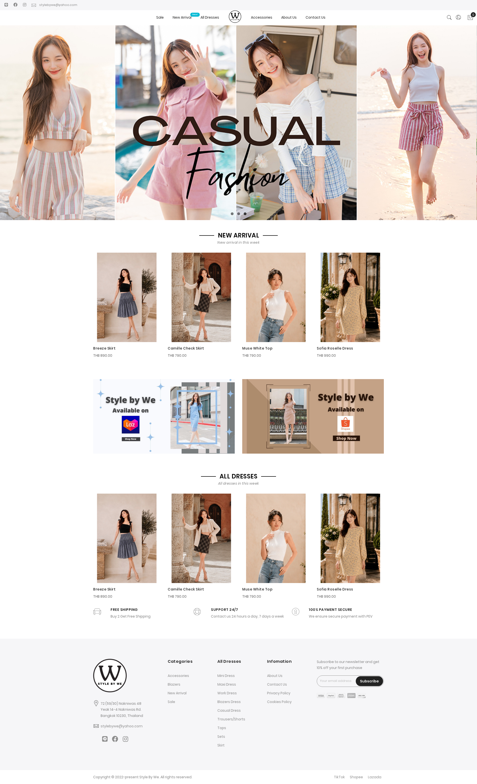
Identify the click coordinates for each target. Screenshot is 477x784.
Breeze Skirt (104, 348)
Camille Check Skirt (186, 348)
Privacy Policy (278, 693)
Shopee (356, 777)
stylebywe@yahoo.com (59, 5)
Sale (171, 701)
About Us (274, 675)
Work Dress (227, 693)
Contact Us (277, 684)
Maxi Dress (226, 684)
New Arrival (177, 693)
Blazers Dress (229, 701)
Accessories (178, 675)
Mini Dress (226, 675)
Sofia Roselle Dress (335, 348)
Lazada (374, 777)
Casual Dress (229, 710)
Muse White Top (257, 348)
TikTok (339, 777)
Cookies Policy (279, 701)
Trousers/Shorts (231, 719)
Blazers (174, 684)
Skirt (221, 745)
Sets (221, 736)
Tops (221, 727)
